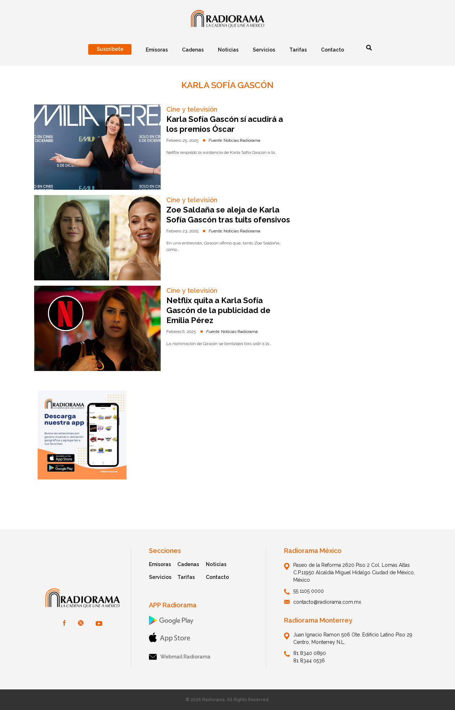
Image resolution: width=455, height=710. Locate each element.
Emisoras (160, 564)
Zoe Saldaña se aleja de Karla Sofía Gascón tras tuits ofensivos (228, 214)
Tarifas (186, 577)
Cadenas (188, 564)
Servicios (160, 577)
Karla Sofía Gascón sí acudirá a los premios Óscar (224, 124)
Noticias (216, 564)
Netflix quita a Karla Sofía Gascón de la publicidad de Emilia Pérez (218, 310)
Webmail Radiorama (185, 657)
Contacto (217, 577)
